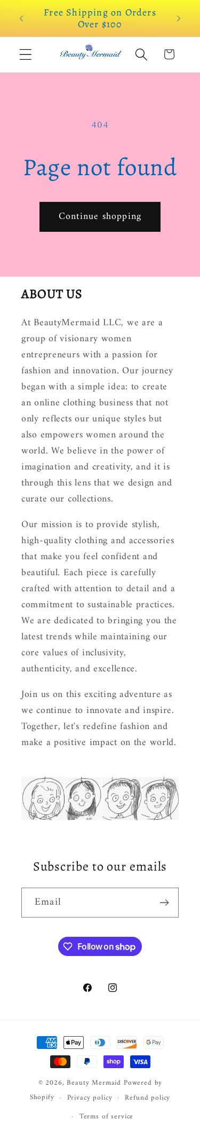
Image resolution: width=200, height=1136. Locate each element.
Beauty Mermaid (94, 1083)
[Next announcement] (178, 18)
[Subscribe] (164, 903)
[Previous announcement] (21, 18)
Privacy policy (90, 1098)
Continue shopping (100, 216)
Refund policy (147, 1098)
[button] (26, 54)
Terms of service (106, 1116)
